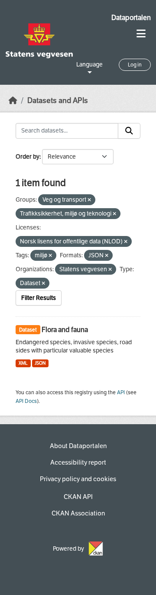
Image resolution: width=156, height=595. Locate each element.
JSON (40, 363)
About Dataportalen (78, 446)
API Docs (26, 401)
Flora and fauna (65, 330)
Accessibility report (78, 462)
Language (89, 64)
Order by (27, 156)
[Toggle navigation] (141, 34)
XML (23, 363)
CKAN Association (78, 513)
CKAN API (78, 497)
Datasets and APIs (57, 100)
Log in (135, 65)
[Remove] (89, 200)
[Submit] (129, 131)
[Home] (13, 100)
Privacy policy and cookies (78, 479)
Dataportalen (131, 17)
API (121, 392)
